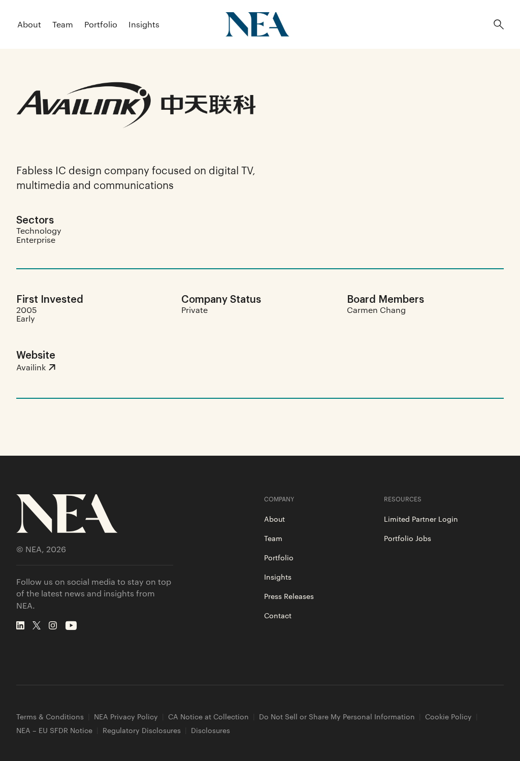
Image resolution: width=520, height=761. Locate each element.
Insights (143, 24)
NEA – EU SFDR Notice (54, 730)
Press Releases (289, 595)
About (29, 24)
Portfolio (100, 24)
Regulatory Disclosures (142, 730)
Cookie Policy (448, 716)
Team (62, 24)
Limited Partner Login (421, 518)
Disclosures (210, 730)
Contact (277, 615)
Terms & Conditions (50, 716)
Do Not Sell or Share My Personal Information (337, 716)
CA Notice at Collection (208, 716)
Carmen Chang (376, 309)
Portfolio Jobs (407, 538)
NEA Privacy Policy (126, 716)
